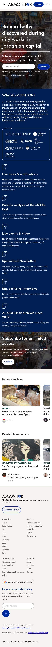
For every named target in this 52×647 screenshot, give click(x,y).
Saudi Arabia (7, 526)
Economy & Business (34, 526)
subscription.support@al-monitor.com (16, 627)
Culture (29, 532)
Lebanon (5, 549)
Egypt (4, 543)
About (29, 562)
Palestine (5, 539)
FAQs (4, 568)
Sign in (47, 4)
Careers (30, 572)
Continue (8, 361)
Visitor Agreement (9, 562)
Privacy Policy (7, 565)
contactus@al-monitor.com (38, 632)
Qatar (4, 546)
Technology (31, 529)
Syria (4, 553)
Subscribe (38, 4)
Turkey (4, 522)
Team (29, 568)
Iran (3, 529)
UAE (3, 532)
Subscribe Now (12, 509)
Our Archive (31, 536)
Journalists (30, 565)
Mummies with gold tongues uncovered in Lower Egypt (17, 413)
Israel (4, 536)
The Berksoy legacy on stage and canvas (20, 468)
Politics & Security (33, 522)
